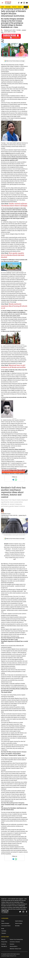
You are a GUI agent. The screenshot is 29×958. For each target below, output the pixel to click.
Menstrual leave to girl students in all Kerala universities (13, 366)
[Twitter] (21, 3)
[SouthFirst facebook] (19, 3)
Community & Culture (5, 925)
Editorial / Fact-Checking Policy (16, 939)
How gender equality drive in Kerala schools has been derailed (12, 255)
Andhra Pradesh (18, 923)
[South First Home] (8, 2)
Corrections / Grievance (15, 941)
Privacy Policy (4, 941)
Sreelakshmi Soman (5, 513)
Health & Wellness (19, 921)
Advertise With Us (13, 946)
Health (20, 6)
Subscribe (8, 6)
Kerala (2, 928)
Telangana (3, 933)
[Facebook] (26, 912)
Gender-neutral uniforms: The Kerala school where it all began (14, 205)
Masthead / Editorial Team (15, 948)
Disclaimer (12, 944)
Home (2, 6)
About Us (3, 939)
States (2, 921)
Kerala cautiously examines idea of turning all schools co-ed (14, 306)
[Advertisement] (14, 880)
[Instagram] (24, 3)
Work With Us (4, 946)
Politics (14, 6)
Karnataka (17, 925)
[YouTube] (27, 3)
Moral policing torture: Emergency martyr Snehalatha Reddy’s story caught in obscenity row (14, 804)
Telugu (25, 6)
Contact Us (3, 944)
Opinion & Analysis (5, 923)
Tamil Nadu (3, 930)
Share (2, 39)
